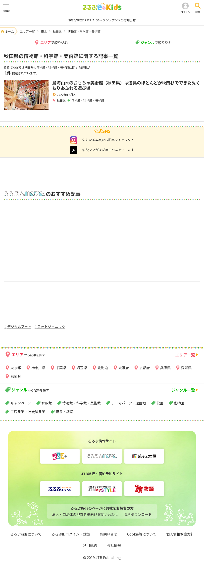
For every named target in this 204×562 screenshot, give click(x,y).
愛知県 (186, 367)
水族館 (47, 402)
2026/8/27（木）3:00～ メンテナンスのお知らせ (102, 20)
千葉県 (61, 367)
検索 (197, 12)
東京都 (15, 367)
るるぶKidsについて (26, 534)
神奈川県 (38, 367)
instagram (73, 140)
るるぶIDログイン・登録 (70, 534)
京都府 (144, 367)
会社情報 (114, 545)
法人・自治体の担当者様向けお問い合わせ (85, 514)
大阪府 (123, 367)
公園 (159, 402)
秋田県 (61, 100)
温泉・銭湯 (64, 411)
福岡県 (15, 376)
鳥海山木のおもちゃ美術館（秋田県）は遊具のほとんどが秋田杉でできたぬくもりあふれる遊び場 (126, 85)
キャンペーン (20, 402)
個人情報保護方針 (180, 534)
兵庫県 (165, 367)
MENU (6, 10)
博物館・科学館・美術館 (81, 402)
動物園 (179, 402)
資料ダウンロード (138, 514)
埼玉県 (82, 367)
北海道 (103, 367)
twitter (73, 150)
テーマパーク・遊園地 (128, 402)
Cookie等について (141, 534)
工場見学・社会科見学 (27, 411)
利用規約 (90, 545)
